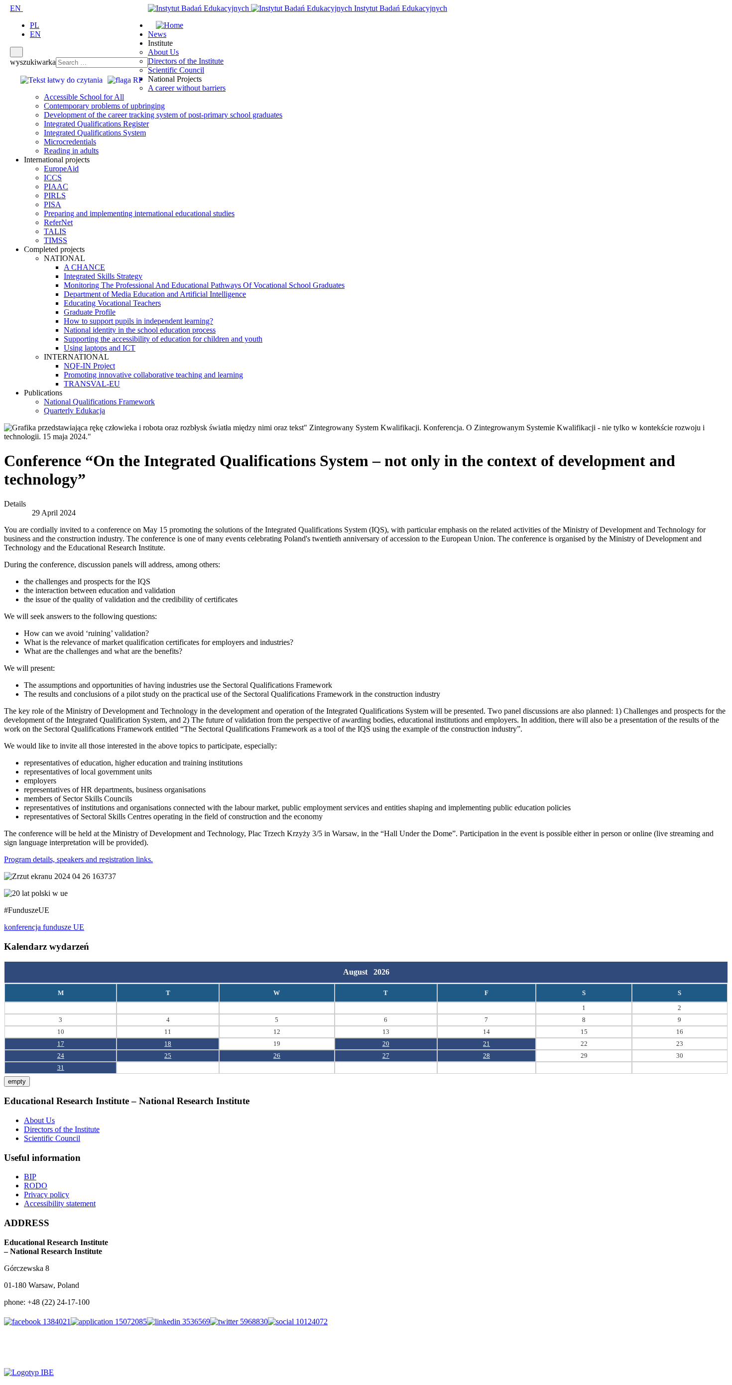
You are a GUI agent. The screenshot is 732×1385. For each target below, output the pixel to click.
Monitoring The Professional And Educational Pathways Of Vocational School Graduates (204, 285)
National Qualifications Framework (99, 401)
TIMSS (55, 240)
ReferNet (58, 222)
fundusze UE (63, 927)
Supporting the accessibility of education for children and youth (163, 339)
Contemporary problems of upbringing (104, 106)
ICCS (53, 177)
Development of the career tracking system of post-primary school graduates (163, 115)
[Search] (16, 52)
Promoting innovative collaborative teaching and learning (153, 375)
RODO (35, 1185)
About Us (163, 52)
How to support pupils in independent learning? (138, 321)
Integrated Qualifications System (95, 132)
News (157, 34)
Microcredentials (70, 141)
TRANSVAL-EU (92, 383)
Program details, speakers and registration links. (78, 859)
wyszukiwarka (33, 62)
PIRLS (55, 195)
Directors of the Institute (186, 61)
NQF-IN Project (89, 366)
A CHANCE (84, 267)
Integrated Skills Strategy (103, 276)
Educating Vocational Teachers (112, 303)
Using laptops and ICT (99, 348)
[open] (7, 8)
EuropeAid (61, 168)
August (358, 972)
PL (34, 25)
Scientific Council (176, 70)
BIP (30, 1176)
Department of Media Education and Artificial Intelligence (155, 294)
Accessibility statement (60, 1203)
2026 (381, 972)
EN (16, 8)
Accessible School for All (84, 97)
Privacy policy (46, 1194)
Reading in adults (71, 150)
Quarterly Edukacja (74, 410)
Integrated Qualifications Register (96, 124)
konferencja (23, 927)
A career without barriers (187, 88)
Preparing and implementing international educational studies (139, 213)
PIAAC (56, 186)
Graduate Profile (90, 312)
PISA (52, 204)
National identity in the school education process (140, 330)
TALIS (55, 231)
